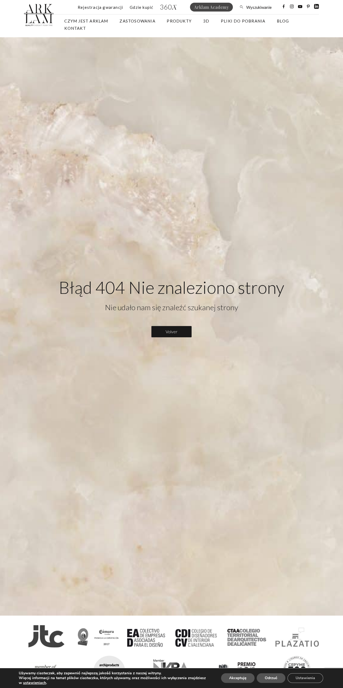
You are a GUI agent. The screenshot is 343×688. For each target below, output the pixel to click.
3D (206, 21)
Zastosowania (137, 21)
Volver (171, 331)
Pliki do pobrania (243, 21)
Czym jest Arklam (86, 21)
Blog (283, 21)
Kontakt (75, 28)
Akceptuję (238, 677)
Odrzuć (271, 677)
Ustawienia (305, 677)
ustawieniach (34, 682)
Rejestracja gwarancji (100, 7)
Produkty (179, 21)
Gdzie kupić (141, 7)
